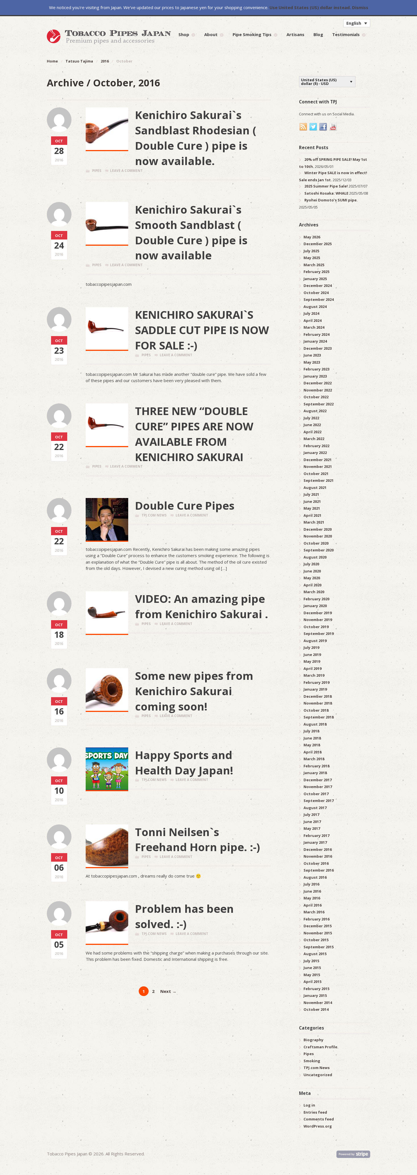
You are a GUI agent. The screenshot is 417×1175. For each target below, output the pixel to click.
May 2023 (312, 362)
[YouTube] (333, 127)
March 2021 (314, 522)
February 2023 (316, 369)
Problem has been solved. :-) (184, 916)
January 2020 (315, 605)
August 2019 (315, 640)
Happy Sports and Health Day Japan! (184, 762)
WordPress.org (318, 1126)
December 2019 (318, 612)
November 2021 (318, 466)
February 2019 (316, 682)
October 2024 (316, 292)
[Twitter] (313, 127)
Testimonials (346, 34)
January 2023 (315, 376)
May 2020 (312, 577)
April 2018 (312, 752)
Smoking (312, 1060)
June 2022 (312, 424)
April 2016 (312, 905)
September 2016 (319, 870)
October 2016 (316, 863)
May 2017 (312, 828)
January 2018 (315, 772)
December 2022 (318, 383)
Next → (168, 991)
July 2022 (311, 417)
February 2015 (316, 988)
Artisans (295, 34)
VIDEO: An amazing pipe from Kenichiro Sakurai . (201, 606)
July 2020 (311, 563)
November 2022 (318, 390)
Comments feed (319, 1119)
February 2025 (316, 271)
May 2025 (312, 257)
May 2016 (312, 898)
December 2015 (318, 925)
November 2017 (318, 786)
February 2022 (316, 445)
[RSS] (303, 127)
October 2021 (316, 473)
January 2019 (315, 689)
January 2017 (315, 842)
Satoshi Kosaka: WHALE (326, 193)
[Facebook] (323, 127)
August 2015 (315, 953)
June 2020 (312, 571)
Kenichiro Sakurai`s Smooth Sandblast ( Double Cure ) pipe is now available (191, 232)
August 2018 (315, 724)
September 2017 (319, 800)
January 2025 (315, 278)
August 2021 (315, 487)
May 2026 (312, 236)
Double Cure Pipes (184, 505)
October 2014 (316, 1009)
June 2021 (312, 501)
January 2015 (315, 995)
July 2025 (311, 250)
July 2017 (311, 814)
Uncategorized (318, 1074)
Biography (313, 1039)
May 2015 (312, 974)
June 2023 (312, 355)
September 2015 (319, 946)
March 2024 (314, 327)
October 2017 (316, 793)
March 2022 (314, 438)
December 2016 (318, 849)
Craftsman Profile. (321, 1046)
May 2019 (312, 661)
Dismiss (360, 7)
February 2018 (316, 765)
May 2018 (312, 744)
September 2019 (319, 633)
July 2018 (311, 731)
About (211, 34)
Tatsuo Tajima (79, 61)
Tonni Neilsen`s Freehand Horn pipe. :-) (197, 839)
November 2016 (318, 856)
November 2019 (318, 619)
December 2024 (318, 285)
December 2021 (318, 459)
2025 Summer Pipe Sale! (326, 186)
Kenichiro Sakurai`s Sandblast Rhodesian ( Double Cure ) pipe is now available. (195, 137)
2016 (105, 61)
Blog (318, 34)
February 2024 (316, 334)
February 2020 (316, 598)
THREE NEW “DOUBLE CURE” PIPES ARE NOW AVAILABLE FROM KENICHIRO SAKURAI (194, 433)
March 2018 (314, 758)
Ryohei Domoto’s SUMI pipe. (331, 200)
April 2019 (312, 668)
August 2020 (315, 557)
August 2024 (315, 306)
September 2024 (319, 299)
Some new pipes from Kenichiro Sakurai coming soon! (194, 691)
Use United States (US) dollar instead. (310, 7)
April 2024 (312, 320)
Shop (183, 34)
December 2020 (318, 529)
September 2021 (319, 480)
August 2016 (315, 877)
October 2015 (316, 939)
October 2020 (316, 543)
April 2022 (312, 431)
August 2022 (315, 410)
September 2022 (319, 404)
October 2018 (316, 710)
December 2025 (318, 243)
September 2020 (319, 550)
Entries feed (315, 1112)
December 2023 (318, 348)
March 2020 (314, 591)
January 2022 (315, 452)
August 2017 (315, 807)
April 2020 (312, 585)
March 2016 (314, 911)
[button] (356, 23)
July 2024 (311, 313)
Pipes (96, 170)
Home (52, 61)
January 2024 (315, 341)
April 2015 (312, 981)
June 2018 (312, 738)
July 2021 (311, 494)
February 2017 (316, 835)
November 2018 (318, 703)
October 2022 (316, 396)
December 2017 (318, 779)
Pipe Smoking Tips (252, 34)
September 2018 (319, 717)
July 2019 (311, 647)
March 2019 (314, 675)
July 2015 (311, 960)
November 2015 (318, 933)
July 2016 (311, 884)
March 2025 (314, 264)
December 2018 (318, 696)
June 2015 (312, 967)
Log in (309, 1105)
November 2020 (318, 536)
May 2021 (312, 508)
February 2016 (316, 919)
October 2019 (316, 626)
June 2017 (312, 821)
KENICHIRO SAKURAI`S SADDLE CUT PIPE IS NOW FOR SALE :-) (202, 330)
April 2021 (312, 515)
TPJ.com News (154, 515)
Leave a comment (126, 170)
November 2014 (318, 1002)
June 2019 (312, 654)
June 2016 (312, 891)
